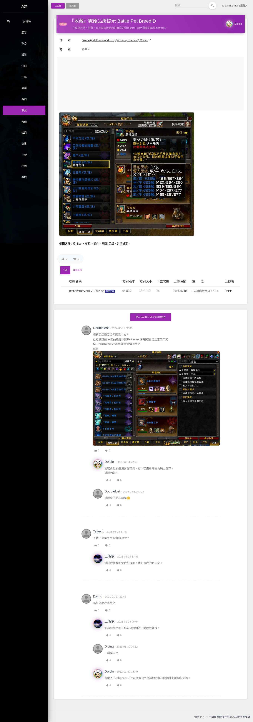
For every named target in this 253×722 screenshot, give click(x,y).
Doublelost (101, 328)
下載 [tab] (65, 270)
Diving (97, 596)
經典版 (72, 5)
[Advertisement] (150, 84)
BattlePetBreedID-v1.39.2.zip (86, 291)
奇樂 (24, 6)
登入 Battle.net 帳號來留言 (151, 317)
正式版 (58, 5)
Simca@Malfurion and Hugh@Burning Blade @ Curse (115, 40)
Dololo (238, 23)
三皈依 (109, 556)
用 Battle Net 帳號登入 (234, 5)
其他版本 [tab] (77, 270)
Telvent (98, 531)
